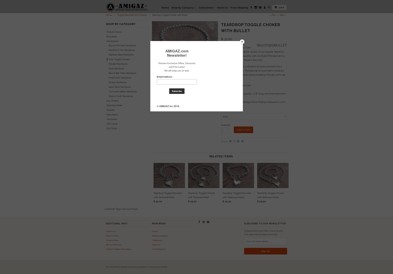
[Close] (242, 41)
